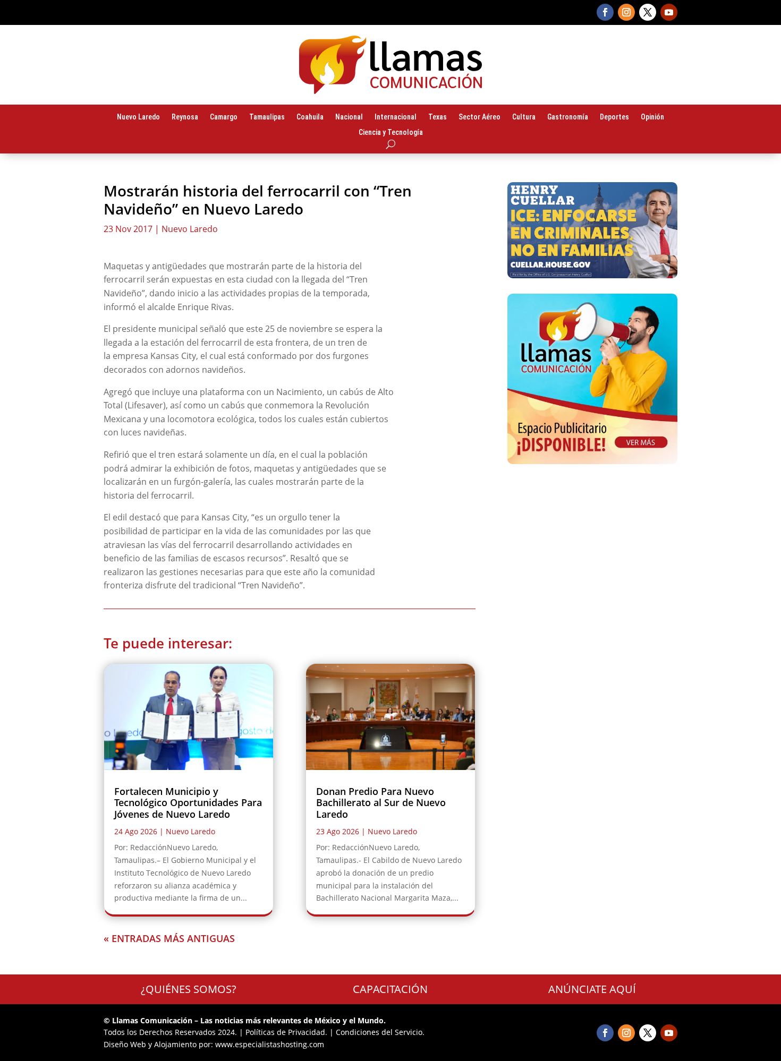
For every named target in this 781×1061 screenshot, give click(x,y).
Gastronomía (567, 117)
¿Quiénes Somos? (188, 989)
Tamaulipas (267, 117)
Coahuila (310, 117)
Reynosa (185, 117)
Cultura (524, 117)
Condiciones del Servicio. (380, 1032)
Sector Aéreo (479, 117)
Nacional (349, 117)
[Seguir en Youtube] (668, 12)
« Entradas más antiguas (169, 938)
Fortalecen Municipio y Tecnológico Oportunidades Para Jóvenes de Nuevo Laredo (188, 802)
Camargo (223, 117)
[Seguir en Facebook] (605, 12)
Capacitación (390, 989)
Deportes (614, 117)
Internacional (396, 117)
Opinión (652, 117)
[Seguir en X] (647, 12)
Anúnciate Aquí (592, 989)
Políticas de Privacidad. (286, 1032)
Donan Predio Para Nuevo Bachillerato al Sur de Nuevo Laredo (381, 802)
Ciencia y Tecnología (391, 132)
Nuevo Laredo (138, 117)
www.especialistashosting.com (269, 1044)
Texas (437, 117)
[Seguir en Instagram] (626, 12)
